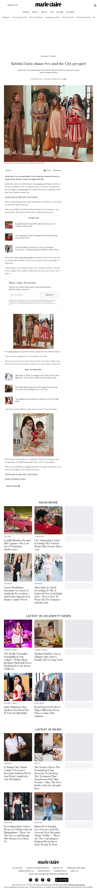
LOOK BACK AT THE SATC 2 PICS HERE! (21, 197)
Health (44, 12)
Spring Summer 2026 (52, 17)
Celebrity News (48, 56)
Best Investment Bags (83, 17)
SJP (21, 462)
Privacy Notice (12, 301)
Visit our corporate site (77, 885)
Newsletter (58, 170)
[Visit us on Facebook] (42, 880)
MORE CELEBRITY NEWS (15, 479)
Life (51, 12)
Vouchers (70, 12)
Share (9, 170)
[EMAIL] (19, 486)
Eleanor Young (37, 79)
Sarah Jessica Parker (26, 257)
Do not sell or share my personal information (48, 874)
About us (74, 871)
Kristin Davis (24, 189)
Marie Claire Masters (36, 17)
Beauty (35, 12)
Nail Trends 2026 (68, 17)
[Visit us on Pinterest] (48, 880)
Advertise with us (26, 871)
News (65, 79)
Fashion (26, 12)
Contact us (57, 868)
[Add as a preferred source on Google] (69, 880)
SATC (13, 189)
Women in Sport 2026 (20, 17)
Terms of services (30, 300)
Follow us (48, 170)
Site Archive (17, 868)
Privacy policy (44, 871)
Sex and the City (40, 184)
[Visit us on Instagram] (36, 880)
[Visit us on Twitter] (30, 880)
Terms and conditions (76, 868)
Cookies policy (60, 871)
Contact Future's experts (37, 868)
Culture (59, 12)
